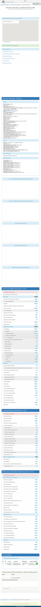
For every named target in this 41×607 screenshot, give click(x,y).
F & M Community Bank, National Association (11, 53)
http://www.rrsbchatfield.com (11, 111)
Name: (3, 574)
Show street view (7, 41)
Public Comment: (10, 579)
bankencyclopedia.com (5, 4)
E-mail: (13, 574)
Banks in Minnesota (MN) (15, 4)
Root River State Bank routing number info (10, 45)
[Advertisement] (20, 13)
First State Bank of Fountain (7, 51)
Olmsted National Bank (6, 63)
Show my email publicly (16, 577)
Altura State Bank (5, 60)
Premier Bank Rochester (7, 56)
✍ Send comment (6, 588)
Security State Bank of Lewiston (8, 58)
